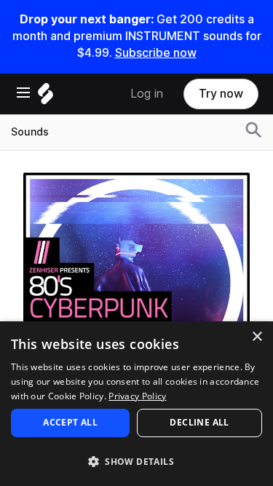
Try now (221, 94)
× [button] (256, 337)
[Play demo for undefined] (137, 285)
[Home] (45, 97)
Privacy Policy (137, 396)
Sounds (30, 132)
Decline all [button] (199, 422)
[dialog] (136, 403)
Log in (146, 94)
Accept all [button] (70, 422)
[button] (136, 460)
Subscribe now (156, 53)
